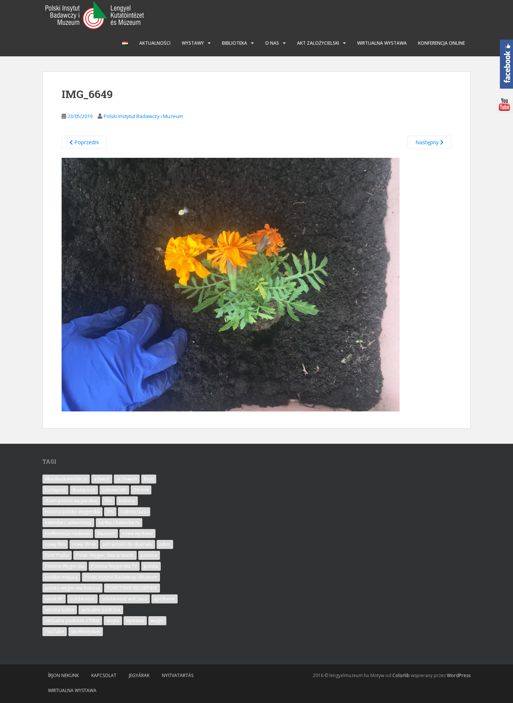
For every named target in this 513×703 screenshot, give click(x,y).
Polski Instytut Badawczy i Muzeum (143, 116)
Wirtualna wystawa (382, 43)
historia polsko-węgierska (72, 511)
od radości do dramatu (127, 544)
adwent (102, 479)
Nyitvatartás (177, 675)
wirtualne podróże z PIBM (72, 620)
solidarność (82, 599)
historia (127, 500)
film (108, 500)
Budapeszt (83, 490)
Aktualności (154, 43)
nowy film (55, 544)
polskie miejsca (61, 577)
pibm (164, 544)
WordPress (459, 675)
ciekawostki (114, 490)
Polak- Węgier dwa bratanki (105, 555)
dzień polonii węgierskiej (71, 500)
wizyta (112, 620)
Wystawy (193, 43)
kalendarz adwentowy (68, 522)
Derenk (141, 490)
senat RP (54, 599)
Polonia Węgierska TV (114, 566)
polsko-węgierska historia (72, 588)
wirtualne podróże (101, 609)
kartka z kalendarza (119, 522)
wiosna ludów (59, 609)
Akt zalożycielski (318, 43)
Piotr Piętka (57, 555)
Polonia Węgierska (64, 566)
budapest (55, 490)
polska (151, 566)
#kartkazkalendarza (66, 479)
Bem (149, 479)
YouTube (54, 631)
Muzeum (106, 533)
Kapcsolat (103, 675)
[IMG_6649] (231, 284)
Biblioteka (234, 43)
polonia (149, 555)
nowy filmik (84, 544)
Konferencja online (441, 43)
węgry (157, 620)
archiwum (126, 479)
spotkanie (164, 599)
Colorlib (401, 675)
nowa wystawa (137, 533)
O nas (272, 43)
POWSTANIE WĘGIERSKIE (132, 588)
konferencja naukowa (68, 533)
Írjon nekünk (63, 675)
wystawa (135, 620)
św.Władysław (85, 631)
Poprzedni (86, 142)
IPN (110, 511)
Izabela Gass (134, 511)
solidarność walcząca (124, 599)
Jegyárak (139, 675)
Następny (427, 142)
